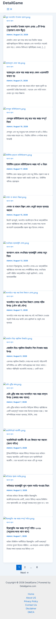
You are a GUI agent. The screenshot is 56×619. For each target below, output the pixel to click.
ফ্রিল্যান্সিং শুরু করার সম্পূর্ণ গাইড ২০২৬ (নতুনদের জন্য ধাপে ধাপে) (24, 529)
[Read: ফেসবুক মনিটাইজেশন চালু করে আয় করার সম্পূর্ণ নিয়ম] (14, 109)
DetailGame (13, 3)
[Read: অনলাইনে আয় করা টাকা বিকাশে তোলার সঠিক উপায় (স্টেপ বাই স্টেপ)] (20, 292)
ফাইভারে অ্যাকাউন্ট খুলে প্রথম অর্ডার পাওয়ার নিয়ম (28, 485)
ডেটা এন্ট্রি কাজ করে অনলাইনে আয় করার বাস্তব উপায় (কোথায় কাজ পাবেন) (27, 395)
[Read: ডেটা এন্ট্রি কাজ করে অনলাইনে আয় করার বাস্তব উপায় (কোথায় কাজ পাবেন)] (12, 384)
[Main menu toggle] (9, 9)
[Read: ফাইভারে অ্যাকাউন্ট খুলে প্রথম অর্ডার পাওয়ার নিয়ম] (14, 476)
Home (31, 594)
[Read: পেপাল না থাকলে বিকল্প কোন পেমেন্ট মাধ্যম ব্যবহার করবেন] (14, 197)
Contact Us (31, 605)
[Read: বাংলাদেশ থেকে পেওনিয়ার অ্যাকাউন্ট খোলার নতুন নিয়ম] (16, 243)
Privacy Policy (31, 601)
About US (31, 597)
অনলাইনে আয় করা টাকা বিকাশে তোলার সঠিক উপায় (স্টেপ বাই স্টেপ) (25, 303)
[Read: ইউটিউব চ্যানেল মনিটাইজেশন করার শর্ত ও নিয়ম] (17, 155)
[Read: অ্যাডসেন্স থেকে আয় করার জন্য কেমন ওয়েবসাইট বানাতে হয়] (14, 63)
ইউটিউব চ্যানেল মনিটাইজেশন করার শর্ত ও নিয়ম (27, 164)
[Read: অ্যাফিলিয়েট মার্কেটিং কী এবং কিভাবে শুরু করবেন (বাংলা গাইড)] (14, 430)
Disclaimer (31, 608)
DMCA (31, 612)
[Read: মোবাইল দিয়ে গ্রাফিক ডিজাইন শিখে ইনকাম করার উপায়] (17, 338)
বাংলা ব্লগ (10, 21)
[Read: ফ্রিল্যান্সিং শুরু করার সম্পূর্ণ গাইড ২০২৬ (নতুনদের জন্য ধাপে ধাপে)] (18, 518)
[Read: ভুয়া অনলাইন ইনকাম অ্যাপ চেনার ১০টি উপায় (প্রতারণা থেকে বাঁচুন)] (16, 17)
